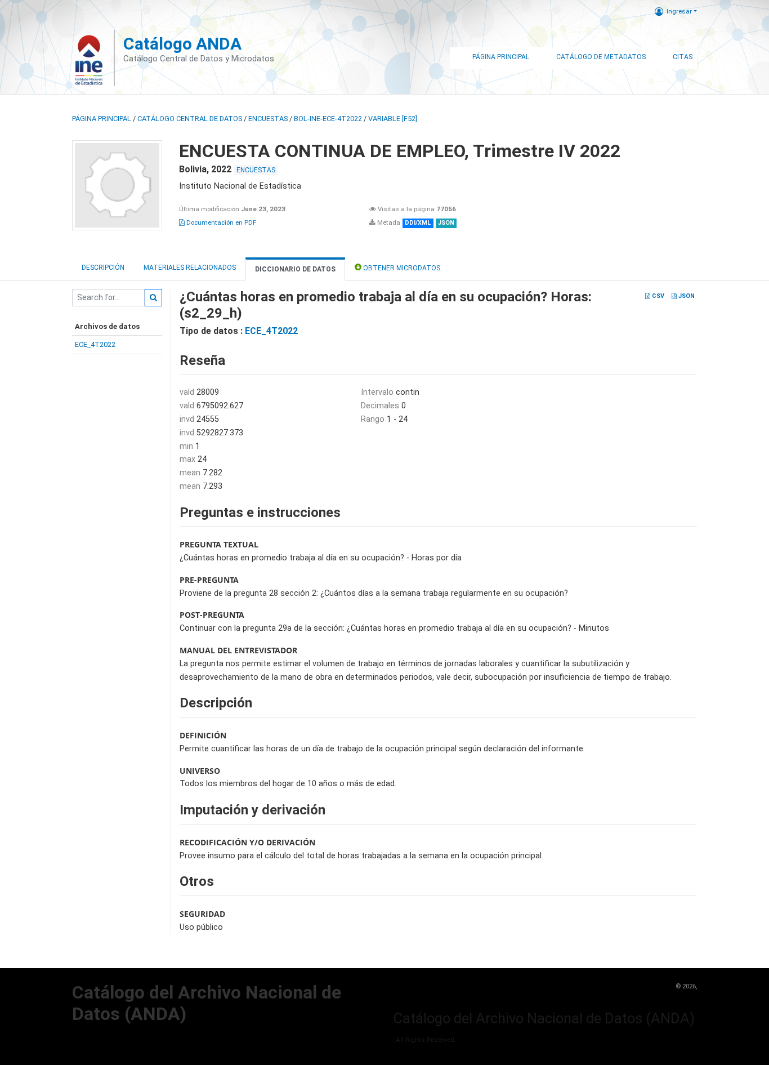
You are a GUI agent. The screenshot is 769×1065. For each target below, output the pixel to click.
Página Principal (500, 57)
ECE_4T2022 (95, 344)
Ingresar (679, 11)
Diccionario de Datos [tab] (295, 269)
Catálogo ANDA (182, 44)
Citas (682, 57)
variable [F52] (392, 118)
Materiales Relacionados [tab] (190, 267)
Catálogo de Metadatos (601, 57)
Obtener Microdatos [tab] (400, 268)
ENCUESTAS (268, 118)
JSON (686, 296)
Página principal (101, 118)
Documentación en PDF (220, 222)
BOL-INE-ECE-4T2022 (328, 118)
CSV (657, 296)
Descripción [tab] (103, 267)
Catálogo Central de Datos (189, 118)
